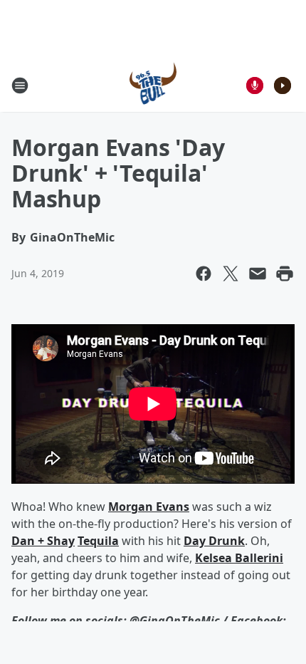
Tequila (98, 541)
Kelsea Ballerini (239, 558)
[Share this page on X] (231, 274)
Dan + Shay (43, 541)
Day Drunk (214, 541)
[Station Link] (153, 85)
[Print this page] (285, 274)
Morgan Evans (148, 506)
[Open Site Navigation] (19, 85)
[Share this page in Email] (258, 274)
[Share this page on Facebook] (203, 274)
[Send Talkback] (254, 85)
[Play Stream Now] (282, 85)
